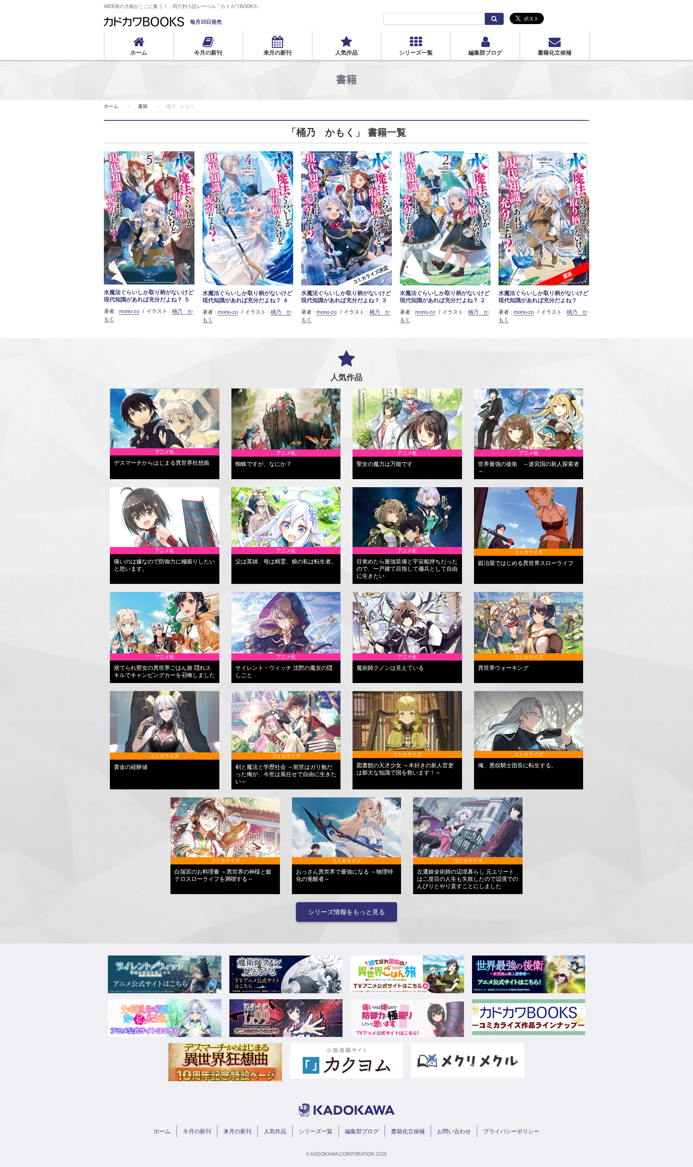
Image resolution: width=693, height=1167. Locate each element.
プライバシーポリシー (511, 1131)
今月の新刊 (208, 52)
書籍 (143, 106)
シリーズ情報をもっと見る (346, 912)
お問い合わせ (454, 1131)
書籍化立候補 (554, 52)
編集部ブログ (485, 52)
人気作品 (346, 52)
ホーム (138, 52)
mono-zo (129, 311)
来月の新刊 (277, 52)
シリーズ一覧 (416, 52)
